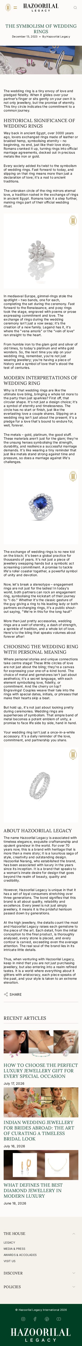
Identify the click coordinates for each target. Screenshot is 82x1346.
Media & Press (15, 1248)
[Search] (75, 8)
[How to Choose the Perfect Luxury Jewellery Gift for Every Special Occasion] (41, 1045)
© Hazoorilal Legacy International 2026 (41, 1309)
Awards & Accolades (20, 1255)
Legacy (9, 1242)
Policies (12, 1286)
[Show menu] (8, 7)
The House (15, 1233)
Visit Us (10, 1261)
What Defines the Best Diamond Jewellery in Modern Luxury (33, 1190)
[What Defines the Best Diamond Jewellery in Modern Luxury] (41, 1165)
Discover (13, 1273)
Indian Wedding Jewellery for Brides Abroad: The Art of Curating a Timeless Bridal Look (39, 1130)
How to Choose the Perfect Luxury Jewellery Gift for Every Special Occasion (41, 1070)
